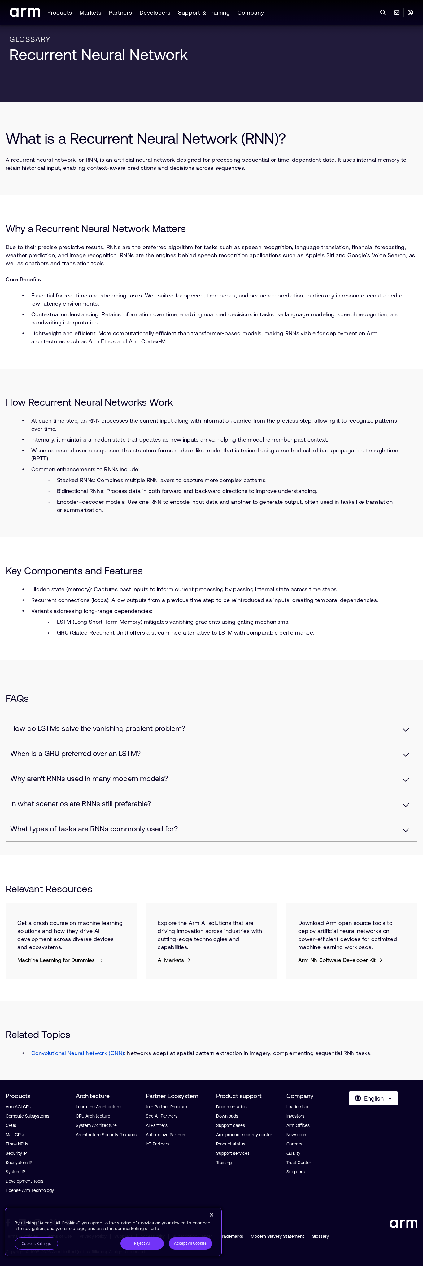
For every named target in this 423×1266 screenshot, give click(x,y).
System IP (15, 1171)
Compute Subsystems (27, 1116)
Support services (233, 1153)
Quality (293, 1153)
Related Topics (38, 1034)
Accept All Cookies (190, 1243)
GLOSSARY (30, 39)
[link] (25, 15)
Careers (294, 1143)
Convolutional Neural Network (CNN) (77, 1053)
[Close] (211, 1215)
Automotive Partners (166, 1134)
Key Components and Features (74, 570)
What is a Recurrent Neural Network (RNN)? (146, 138)
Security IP (16, 1153)
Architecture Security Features (106, 1134)
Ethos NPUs (17, 1143)
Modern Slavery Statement (277, 1236)
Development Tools (24, 1181)
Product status (230, 1143)
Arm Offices (298, 1125)
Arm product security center (244, 1134)
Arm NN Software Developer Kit (337, 960)
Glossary (320, 1236)
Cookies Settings (36, 1244)
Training (224, 1162)
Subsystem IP (19, 1162)
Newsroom (296, 1134)
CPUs (11, 1125)
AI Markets (171, 960)
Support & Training (204, 12)
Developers (155, 12)
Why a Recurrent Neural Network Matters (96, 228)
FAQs (17, 698)
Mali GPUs (15, 1134)
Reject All (142, 1243)
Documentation (231, 1106)
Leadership (297, 1106)
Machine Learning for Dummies (56, 960)
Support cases (230, 1125)
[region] (113, 1232)
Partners (120, 12)
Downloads (227, 1116)
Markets (91, 12)
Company (251, 12)
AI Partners (157, 1125)
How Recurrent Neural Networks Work (89, 402)
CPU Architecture (93, 1116)
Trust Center (298, 1162)
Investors (295, 1116)
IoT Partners (157, 1143)
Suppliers (295, 1171)
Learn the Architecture (98, 1106)
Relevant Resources (49, 888)
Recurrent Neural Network (98, 54)
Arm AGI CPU (18, 1106)
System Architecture (96, 1125)
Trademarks (231, 1236)
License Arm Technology (30, 1190)
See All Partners (161, 1116)
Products (59, 12)
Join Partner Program (166, 1106)
